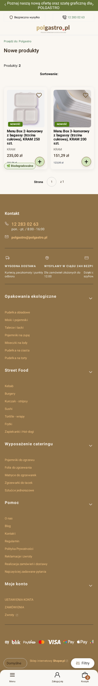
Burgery (10, 393)
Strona (38, 182)
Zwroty (10, 615)
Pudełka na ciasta (17, 350)
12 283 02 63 (76, 17)
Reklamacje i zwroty (18, 556)
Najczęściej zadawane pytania (25, 571)
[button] (39, 95)
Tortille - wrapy (15, 416)
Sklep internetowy (47, 660)
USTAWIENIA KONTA (19, 599)
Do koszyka (39, 161)
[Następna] (92, 5)
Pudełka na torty (16, 358)
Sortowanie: (49, 74)
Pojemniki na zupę (17, 335)
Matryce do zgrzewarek (20, 475)
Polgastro (17, 41)
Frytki (8, 424)
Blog (8, 526)
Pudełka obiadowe (17, 312)
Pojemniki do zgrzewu (19, 460)
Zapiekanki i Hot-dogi (19, 431)
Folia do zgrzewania (18, 467)
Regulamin (12, 541)
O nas (9, 518)
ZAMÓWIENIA (14, 607)
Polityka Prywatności (19, 549)
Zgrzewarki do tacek (19, 483)
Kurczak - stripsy (16, 401)
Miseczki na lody (16, 343)
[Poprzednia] (5, 5)
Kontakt (10, 533)
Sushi (9, 409)
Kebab (9, 386)
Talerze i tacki (14, 327)
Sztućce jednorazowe (19, 490)
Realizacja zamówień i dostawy (26, 564)
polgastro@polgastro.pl (29, 237)
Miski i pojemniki (16, 320)
